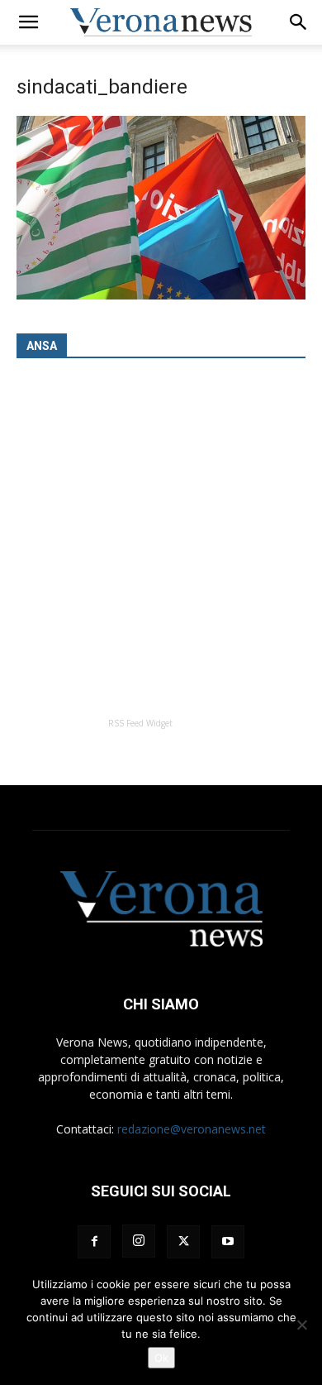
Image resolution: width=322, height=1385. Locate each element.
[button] (28, 22)
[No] (301, 1324)
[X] (183, 1241)
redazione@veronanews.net (191, 1129)
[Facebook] (94, 1241)
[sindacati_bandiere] (161, 295)
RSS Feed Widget (140, 723)
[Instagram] (138, 1241)
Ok (161, 1357)
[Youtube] (227, 1241)
